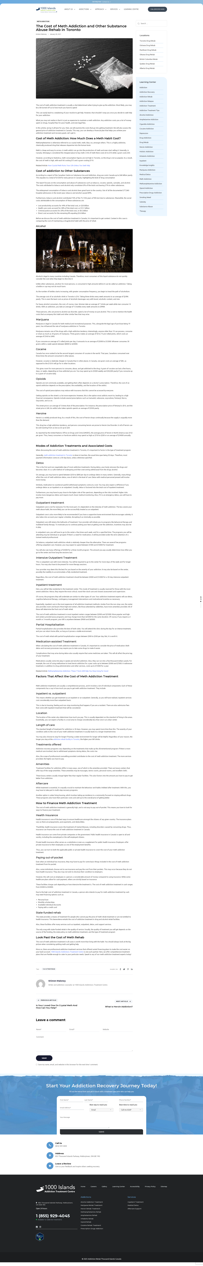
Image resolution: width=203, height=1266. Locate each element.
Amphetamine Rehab (89, 1215)
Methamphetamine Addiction (151, 184)
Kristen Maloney (41, 34)
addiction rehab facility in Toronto (66, 739)
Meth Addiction (43, 21)
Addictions (84, 9)
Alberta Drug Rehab (147, 68)
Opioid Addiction (146, 188)
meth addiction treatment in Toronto (58, 455)
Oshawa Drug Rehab (147, 45)
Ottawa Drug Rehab (147, 55)
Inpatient (143, 161)
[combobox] (101, 1110)
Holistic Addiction (146, 151)
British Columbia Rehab (149, 59)
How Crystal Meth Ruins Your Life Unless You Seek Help (69, 165)
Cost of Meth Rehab (49, 969)
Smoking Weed (145, 197)
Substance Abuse (146, 206)
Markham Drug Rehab (148, 50)
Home (83, 1186)
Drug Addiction (145, 138)
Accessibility (135, 1186)
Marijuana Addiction (147, 170)
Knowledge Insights (147, 165)
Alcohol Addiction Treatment (92, 1202)
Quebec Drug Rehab (147, 64)
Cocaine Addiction (147, 129)
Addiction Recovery (147, 92)
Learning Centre (131, 9)
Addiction (143, 87)
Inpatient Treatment (135, 1202)
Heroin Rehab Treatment (90, 1209)
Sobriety (143, 202)
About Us (68, 9)
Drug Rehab (144, 142)
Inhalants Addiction (147, 156)
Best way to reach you (98, 1105)
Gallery (104, 1186)
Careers (94, 1186)
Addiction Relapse (147, 101)
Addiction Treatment (148, 106)
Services (114, 9)
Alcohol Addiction (147, 115)
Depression (144, 133)
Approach (99, 9)
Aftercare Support (134, 1209)
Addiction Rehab (146, 97)
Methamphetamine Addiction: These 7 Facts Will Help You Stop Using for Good (78, 671)
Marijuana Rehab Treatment (91, 1205)
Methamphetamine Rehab (91, 1212)
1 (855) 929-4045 (53, 1217)
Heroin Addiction (146, 147)
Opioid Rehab (86, 1222)
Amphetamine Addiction (149, 119)
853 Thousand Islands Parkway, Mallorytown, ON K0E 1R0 (54, 1204)
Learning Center (118, 1186)
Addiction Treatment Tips (149, 110)
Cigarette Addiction (147, 124)
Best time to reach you (128, 1105)
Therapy (143, 211)
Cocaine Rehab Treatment (91, 1225)
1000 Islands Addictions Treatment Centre (67, 952)
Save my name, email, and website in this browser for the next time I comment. (68, 1064)
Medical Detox (145, 174)
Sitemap (164, 1186)
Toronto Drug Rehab (147, 41)
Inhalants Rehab (87, 1219)
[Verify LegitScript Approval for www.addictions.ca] (40, 1236)
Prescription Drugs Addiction (151, 193)
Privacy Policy (150, 1186)
